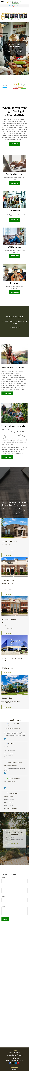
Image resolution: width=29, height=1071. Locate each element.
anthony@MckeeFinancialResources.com (11, 808)
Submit (5, 919)
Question (3, 906)
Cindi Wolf (6, 746)
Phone (3, 896)
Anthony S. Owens (9, 796)
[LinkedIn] (5, 738)
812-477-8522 (9, 753)
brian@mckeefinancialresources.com (14, 1060)
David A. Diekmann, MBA (10, 765)
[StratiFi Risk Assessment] (14, 91)
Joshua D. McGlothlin (9, 781)
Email (3, 887)
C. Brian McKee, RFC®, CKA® (12, 728)
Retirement (14, 1069)
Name (3, 877)
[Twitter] (13, 1063)
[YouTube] (18, 1063)
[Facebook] (10, 1063)
